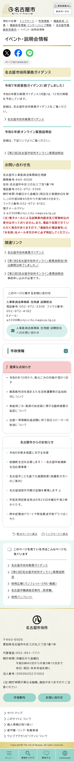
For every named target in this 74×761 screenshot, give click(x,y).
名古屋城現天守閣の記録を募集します (33, 490)
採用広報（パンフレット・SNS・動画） (34, 583)
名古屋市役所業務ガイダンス (26, 119)
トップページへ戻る (57, 534)
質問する (46, 758)
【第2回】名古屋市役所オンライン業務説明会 (36, 153)
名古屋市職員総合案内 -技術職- (32, 590)
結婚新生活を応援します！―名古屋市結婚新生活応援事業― (37, 464)
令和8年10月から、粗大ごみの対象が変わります (38, 380)
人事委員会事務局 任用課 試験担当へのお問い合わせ (39, 330)
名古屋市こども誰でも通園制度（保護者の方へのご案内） (38, 478)
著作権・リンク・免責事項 (22, 730)
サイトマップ (15, 713)
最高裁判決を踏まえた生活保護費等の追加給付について (38, 394)
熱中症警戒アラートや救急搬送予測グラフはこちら (38, 516)
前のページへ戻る (27, 534)
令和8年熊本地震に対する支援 (29, 452)
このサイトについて (19, 719)
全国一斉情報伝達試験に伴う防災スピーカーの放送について (39, 422)
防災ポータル (62, 11)
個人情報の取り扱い (20, 724)
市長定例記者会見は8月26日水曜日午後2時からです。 (38, 502)
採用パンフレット (22, 597)
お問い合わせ (54, 697)
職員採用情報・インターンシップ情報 (31, 25)
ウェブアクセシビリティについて (27, 736)
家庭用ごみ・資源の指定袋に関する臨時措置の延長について (38, 408)
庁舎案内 (19, 697)
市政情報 (44, 21)
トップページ (27, 21)
